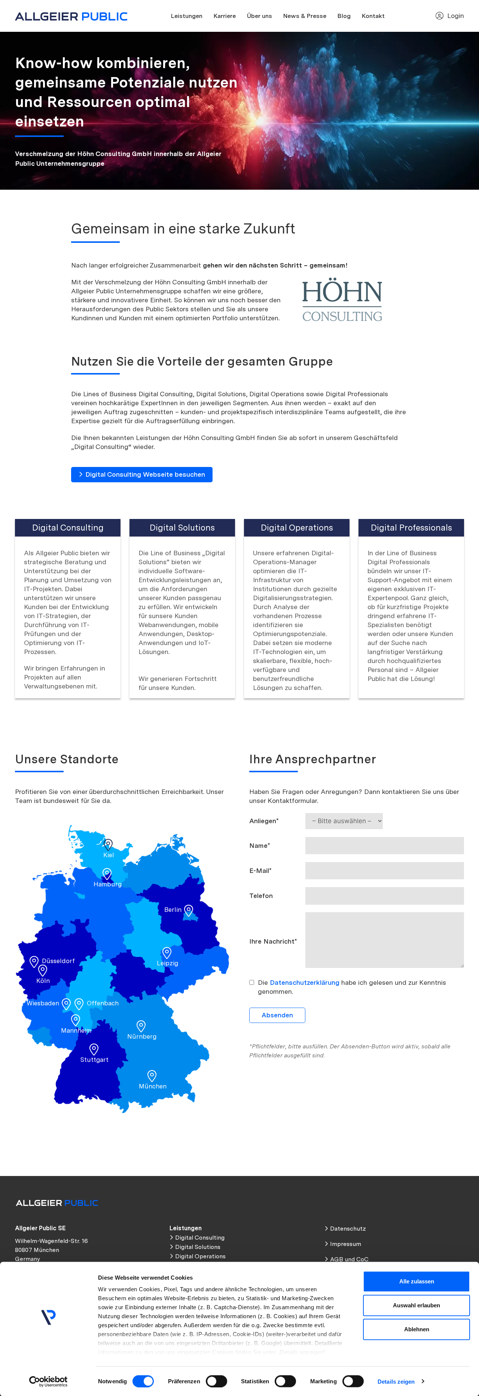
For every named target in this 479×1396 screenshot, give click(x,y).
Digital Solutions (197, 1246)
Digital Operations (200, 1256)
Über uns (259, 15)
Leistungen (186, 15)
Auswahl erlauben (416, 1305)
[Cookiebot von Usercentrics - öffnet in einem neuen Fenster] (48, 1381)
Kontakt (373, 15)
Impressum (345, 1243)
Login (455, 15)
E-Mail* (260, 870)
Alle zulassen (416, 1281)
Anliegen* (264, 821)
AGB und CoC (349, 1259)
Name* (259, 845)
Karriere (225, 15)
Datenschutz (348, 1228)
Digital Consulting (200, 1237)
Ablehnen (416, 1329)
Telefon (261, 895)
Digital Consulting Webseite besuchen (145, 474)
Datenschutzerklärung (304, 982)
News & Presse (304, 15)
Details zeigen (396, 1381)
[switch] (216, 1381)
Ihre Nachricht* (273, 941)
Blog (344, 15)
